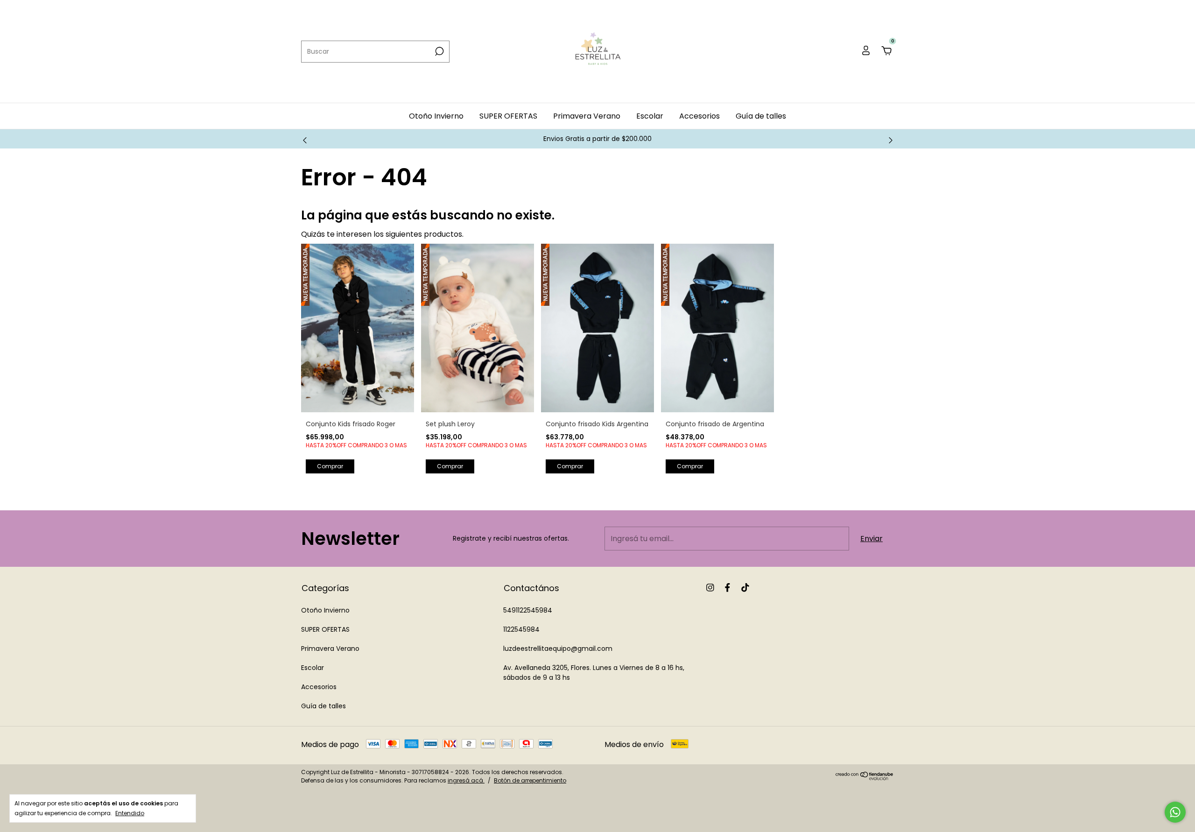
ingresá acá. (466, 780)
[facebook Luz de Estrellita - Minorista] (727, 588)
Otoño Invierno (436, 116)
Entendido (129, 813)
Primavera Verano (586, 116)
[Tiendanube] (865, 777)
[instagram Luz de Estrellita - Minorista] (710, 588)
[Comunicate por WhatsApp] (1175, 812)
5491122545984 (527, 610)
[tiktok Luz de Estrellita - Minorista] (745, 588)
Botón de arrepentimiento (530, 780)
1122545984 (521, 629)
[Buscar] (438, 51)
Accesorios (699, 116)
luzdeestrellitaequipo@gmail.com (557, 648)
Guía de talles (761, 116)
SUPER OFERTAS (508, 116)
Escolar (649, 116)
